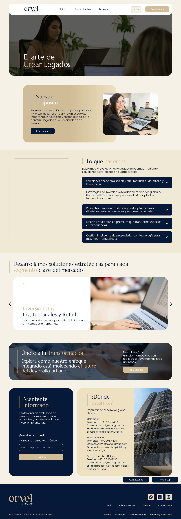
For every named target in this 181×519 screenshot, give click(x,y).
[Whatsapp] (151, 497)
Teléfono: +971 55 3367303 (102, 459)
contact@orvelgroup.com (111, 425)
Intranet (107, 515)
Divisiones (147, 505)
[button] (104, 9)
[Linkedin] (160, 497)
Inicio (109, 505)
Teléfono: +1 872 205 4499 (102, 440)
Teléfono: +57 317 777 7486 (102, 422)
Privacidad (120, 515)
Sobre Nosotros (127, 505)
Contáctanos (165, 505)
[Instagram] (168, 497)
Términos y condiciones (161, 515)
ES (135, 9)
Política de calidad (137, 515)
